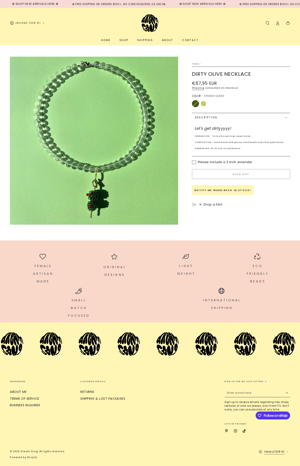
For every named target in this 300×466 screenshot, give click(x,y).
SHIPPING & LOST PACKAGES (102, 398)
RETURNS (87, 392)
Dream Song (29, 451)
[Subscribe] (288, 392)
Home (195, 64)
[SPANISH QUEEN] (195, 103)
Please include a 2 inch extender (225, 162)
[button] (267, 23)
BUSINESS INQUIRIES (25, 405)
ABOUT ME (18, 392)
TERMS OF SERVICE (24, 398)
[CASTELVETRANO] (203, 103)
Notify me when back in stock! (222, 190)
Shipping (198, 88)
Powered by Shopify (23, 457)
